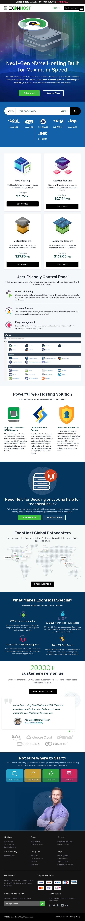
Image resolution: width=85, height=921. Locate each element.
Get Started (29, 93)
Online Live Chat (54, 517)
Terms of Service (61, 917)
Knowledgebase (63, 856)
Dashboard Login (72, 8)
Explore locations (42, 584)
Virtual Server (36, 841)
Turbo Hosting (9, 844)
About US (34, 856)
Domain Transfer (63, 844)
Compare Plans (53, 93)
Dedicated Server (37, 844)
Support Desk (29, 517)
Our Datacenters (37, 859)
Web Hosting (8, 841)
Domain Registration (64, 841)
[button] (69, 731)
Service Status (62, 859)
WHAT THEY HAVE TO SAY (42, 691)
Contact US (35, 864)
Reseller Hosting (10, 847)
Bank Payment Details (65, 864)
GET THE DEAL (62, 2)
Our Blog (34, 861)
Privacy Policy (75, 917)
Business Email (9, 856)
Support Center (63, 861)
